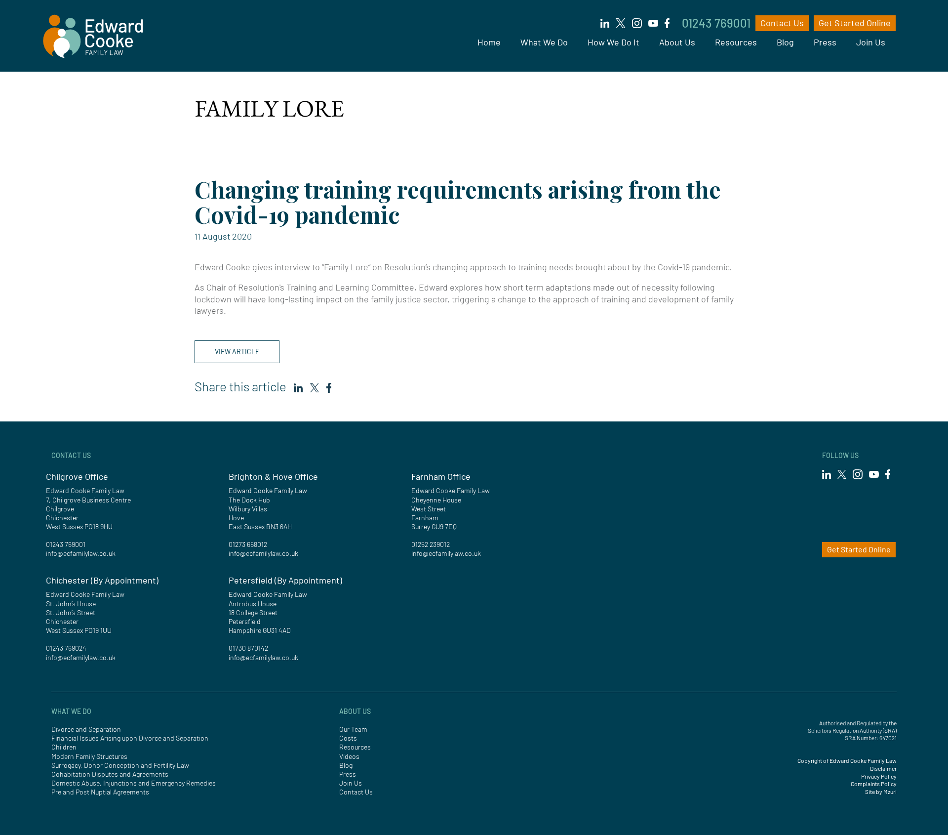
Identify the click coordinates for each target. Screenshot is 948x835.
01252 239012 (430, 544)
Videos (349, 756)
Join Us (870, 42)
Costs (348, 738)
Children (64, 747)
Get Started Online (855, 22)
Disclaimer (883, 768)
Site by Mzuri (881, 791)
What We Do (544, 42)
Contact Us (782, 22)
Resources (736, 42)
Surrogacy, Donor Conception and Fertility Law (120, 765)
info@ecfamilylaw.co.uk (81, 553)
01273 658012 (248, 544)
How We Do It (613, 42)
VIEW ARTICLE (237, 351)
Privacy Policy (879, 776)
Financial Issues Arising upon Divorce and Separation (129, 738)
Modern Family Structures (89, 756)
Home (489, 42)
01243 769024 (66, 648)
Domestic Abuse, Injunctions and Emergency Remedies (133, 783)
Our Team (353, 729)
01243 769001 (716, 23)
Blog (785, 42)
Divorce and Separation (86, 729)
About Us (677, 42)
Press (825, 42)
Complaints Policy (874, 783)
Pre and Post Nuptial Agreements (100, 792)
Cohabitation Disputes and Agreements (109, 774)
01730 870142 (248, 648)
